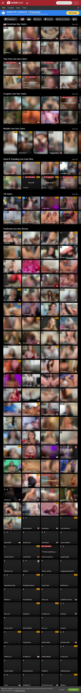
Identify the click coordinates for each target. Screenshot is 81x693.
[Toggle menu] (3, 3)
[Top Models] (27, 3)
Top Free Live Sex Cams (15, 59)
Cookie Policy (20, 691)
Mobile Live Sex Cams (14, 128)
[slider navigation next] (77, 40)
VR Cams (7, 194)
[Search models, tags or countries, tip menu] (78, 8)
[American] (22, 19)
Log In (76, 3)
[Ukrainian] (29, 19)
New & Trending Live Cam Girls (18, 159)
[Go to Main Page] (15, 3)
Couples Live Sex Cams (14, 93)
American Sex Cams (16, 24)
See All (75, 24)
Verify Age (73, 13)
